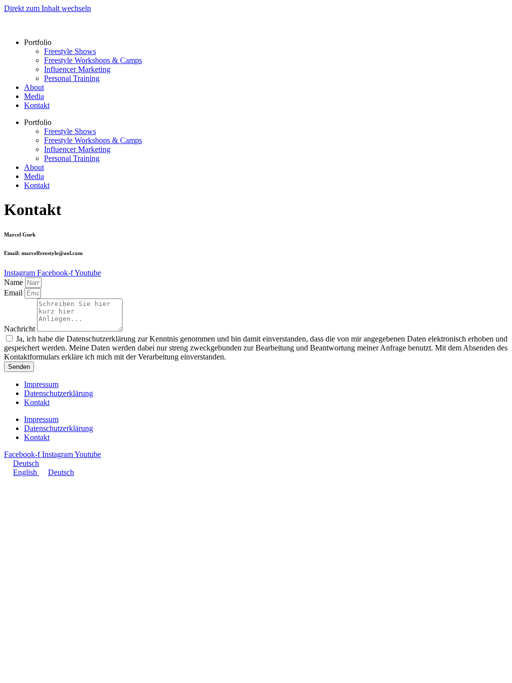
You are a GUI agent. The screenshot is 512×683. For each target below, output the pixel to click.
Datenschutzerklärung (58, 393)
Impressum (41, 384)
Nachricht (20, 328)
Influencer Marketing (77, 69)
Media (34, 96)
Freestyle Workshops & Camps (93, 60)
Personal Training (72, 78)
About (34, 87)
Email (14, 292)
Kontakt (37, 105)
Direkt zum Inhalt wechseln (47, 8)
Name (14, 282)
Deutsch (26, 463)
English (26, 472)
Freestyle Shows (70, 51)
